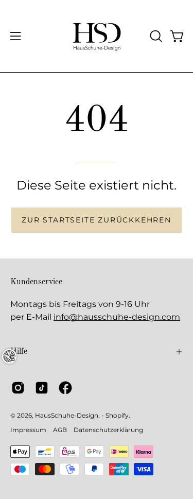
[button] (155, 36)
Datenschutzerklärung (108, 430)
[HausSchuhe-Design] (96, 36)
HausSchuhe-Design (66, 415)
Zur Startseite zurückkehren (96, 220)
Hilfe (18, 352)
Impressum (28, 430)
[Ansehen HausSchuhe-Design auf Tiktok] (41, 387)
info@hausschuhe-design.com (117, 317)
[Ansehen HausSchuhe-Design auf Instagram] (18, 387)
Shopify (117, 415)
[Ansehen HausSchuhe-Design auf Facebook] (65, 387)
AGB (60, 430)
